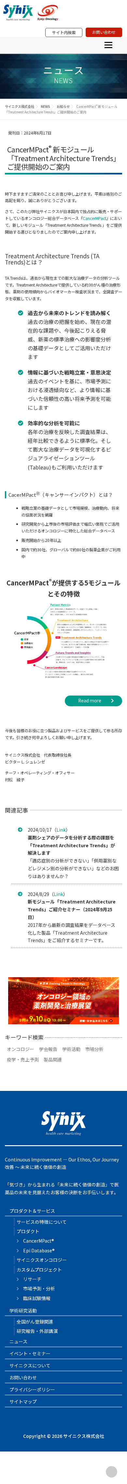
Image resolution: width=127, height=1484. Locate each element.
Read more (89, 700)
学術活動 (71, 1049)
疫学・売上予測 (23, 1059)
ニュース (18, 1341)
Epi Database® (39, 1250)
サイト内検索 (64, 32)
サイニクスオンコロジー (42, 1260)
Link (61, 829)
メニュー (108, 45)
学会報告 (48, 1049)
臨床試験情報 (36, 1298)
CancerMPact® (38, 1240)
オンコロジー (20, 1049)
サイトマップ (23, 1401)
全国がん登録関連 (35, 1321)
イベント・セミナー (29, 1353)
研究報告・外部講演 (37, 1331)
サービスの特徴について (42, 1222)
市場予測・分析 (39, 1288)
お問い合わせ (104, 32)
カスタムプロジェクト (39, 1269)
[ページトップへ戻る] (111, 1472)
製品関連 (53, 1059)
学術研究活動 (23, 1310)
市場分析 (94, 1049)
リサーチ (32, 1279)
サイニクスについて (29, 1365)
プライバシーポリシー (32, 1389)
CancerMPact (94, 218)
